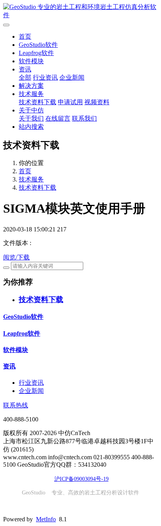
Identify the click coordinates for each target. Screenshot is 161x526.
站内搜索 (31, 126)
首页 (25, 36)
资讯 (25, 69)
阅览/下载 (16, 257)
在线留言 (57, 118)
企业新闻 (71, 77)
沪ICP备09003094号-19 (81, 479)
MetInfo (46, 519)
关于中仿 (31, 110)
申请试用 (70, 102)
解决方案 (31, 85)
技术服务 (31, 94)
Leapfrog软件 (36, 53)
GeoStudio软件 (38, 44)
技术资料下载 (37, 102)
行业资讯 (45, 77)
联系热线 (15, 405)
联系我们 (84, 118)
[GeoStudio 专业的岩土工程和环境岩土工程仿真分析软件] (80, 11)
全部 (25, 77)
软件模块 (31, 61)
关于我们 (31, 118)
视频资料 (96, 102)
